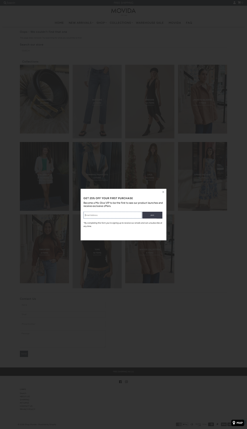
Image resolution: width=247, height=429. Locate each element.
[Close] (163, 192)
